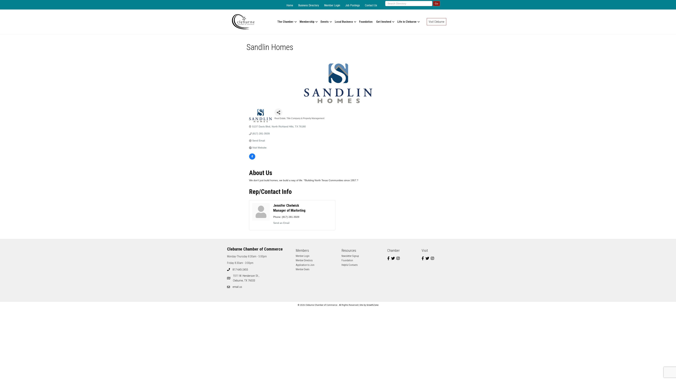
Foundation (366, 21)
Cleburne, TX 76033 (246, 278)
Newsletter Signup (350, 256)
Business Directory (308, 5)
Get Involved (383, 21)
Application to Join (305, 265)
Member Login (332, 5)
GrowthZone (372, 305)
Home (289, 5)
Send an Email (281, 222)
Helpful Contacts (350, 265)
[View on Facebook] (252, 158)
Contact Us (371, 5)
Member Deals (302, 269)
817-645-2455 (240, 269)
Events (325, 21)
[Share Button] (278, 112)
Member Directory (304, 260)
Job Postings (352, 5)
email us (237, 287)
